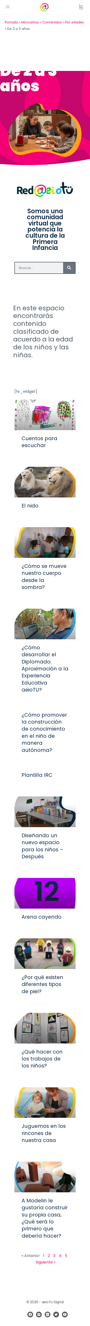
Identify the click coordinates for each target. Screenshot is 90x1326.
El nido (30, 505)
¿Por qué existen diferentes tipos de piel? (42, 984)
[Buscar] (69, 267)
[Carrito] (81, 7)
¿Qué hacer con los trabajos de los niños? (42, 1058)
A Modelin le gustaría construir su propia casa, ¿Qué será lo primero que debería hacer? (45, 1218)
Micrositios (30, 22)
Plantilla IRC (37, 775)
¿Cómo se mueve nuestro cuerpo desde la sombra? (44, 577)
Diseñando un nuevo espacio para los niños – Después (42, 846)
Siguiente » (45, 1262)
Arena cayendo (41, 916)
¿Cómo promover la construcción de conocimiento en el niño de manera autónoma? (44, 732)
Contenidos (52, 22)
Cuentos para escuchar (39, 442)
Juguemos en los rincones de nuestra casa (44, 1133)
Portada (11, 22)
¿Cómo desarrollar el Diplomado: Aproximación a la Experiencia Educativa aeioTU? (45, 668)
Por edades (74, 22)
